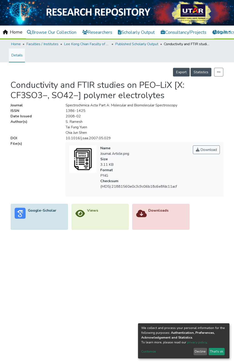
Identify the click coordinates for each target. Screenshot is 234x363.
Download (208, 149)
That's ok (216, 351)
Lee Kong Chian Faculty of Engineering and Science (87, 44)
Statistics (201, 72)
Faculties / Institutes (42, 44)
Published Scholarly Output (136, 44)
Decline (200, 351)
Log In (221, 32)
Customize (148, 351)
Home (16, 44)
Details (17, 55)
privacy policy (197, 342)
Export (181, 72)
